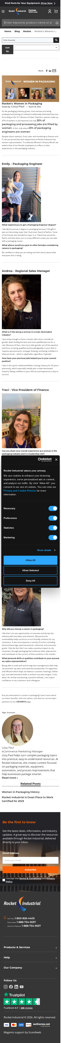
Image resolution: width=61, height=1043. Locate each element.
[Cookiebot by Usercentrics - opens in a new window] (39, 460)
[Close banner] (56, 459)
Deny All (30, 580)
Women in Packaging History (21, 792)
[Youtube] (21, 995)
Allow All (31, 560)
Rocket (27, 31)
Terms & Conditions (30, 878)
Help (29, 966)
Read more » (10, 777)
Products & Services (29, 956)
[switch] (52, 518)
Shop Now (47, 3)
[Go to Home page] (24, 11)
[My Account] (49, 11)
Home (7, 31)
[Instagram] (6, 995)
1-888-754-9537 (26, 922)
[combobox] (31, 22)
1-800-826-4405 (25, 918)
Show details (44, 550)
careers (21, 701)
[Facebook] (11, 995)
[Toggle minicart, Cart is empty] (55, 11)
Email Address (11, 853)
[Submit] (57, 23)
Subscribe (30, 869)
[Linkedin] (16, 995)
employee (11, 713)
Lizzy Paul (18, 106)
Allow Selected (30, 570)
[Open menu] (3, 11)
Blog (17, 31)
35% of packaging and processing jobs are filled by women (30, 124)
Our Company (29, 976)
